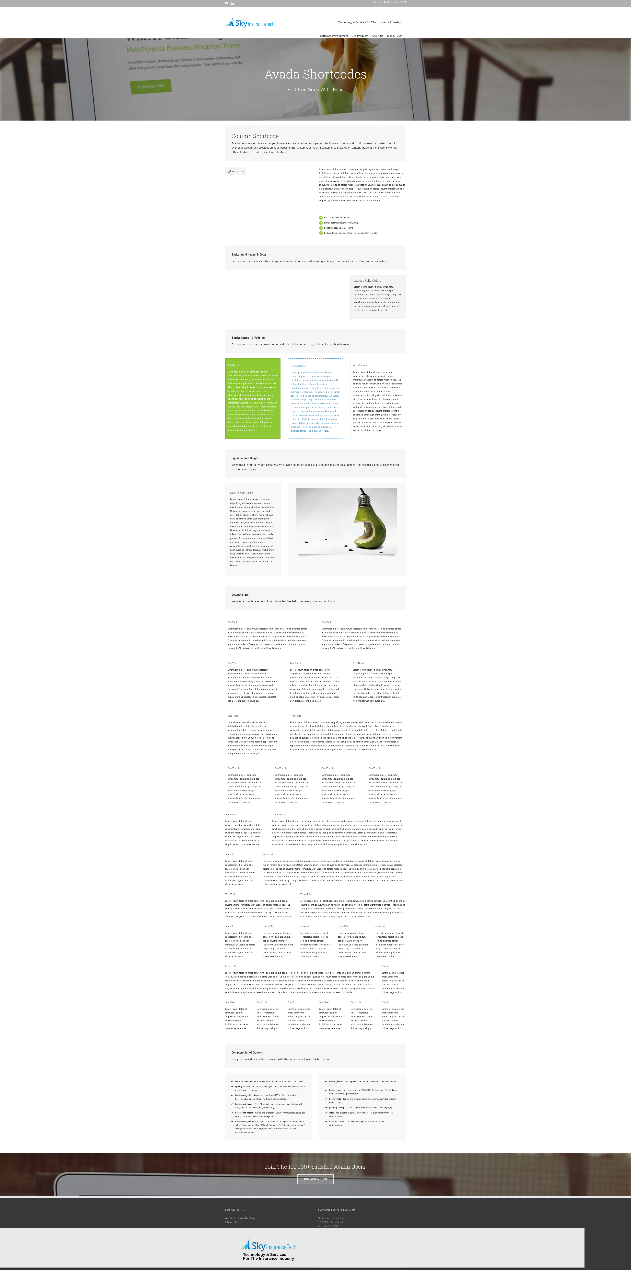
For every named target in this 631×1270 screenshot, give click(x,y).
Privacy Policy (232, 1222)
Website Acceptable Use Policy (240, 1218)
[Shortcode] (315, 79)
